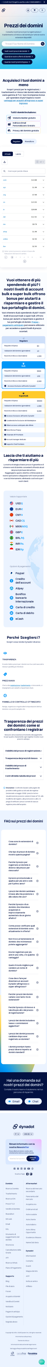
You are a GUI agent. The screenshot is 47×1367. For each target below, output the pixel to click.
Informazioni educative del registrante (23, 1344)
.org (4, 195)
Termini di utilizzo (23, 1340)
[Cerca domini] (42, 43)
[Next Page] (24, 261)
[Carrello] (34, 10)
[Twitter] (25, 1169)
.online (5, 239)
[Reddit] (32, 1169)
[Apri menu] (42, 10)
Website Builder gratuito (24, 118)
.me (4, 224)
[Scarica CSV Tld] (4, 162)
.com (5, 180)
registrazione (15, 685)
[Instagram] (18, 1169)
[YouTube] (28, 1169)
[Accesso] (28, 10)
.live (4, 246)
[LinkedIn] (21, 1169)
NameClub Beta (32, 1242)
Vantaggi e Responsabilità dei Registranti (23, 1348)
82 (41, 257)
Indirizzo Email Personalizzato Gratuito (24, 124)
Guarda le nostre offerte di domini (17, 56)
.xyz (4, 187)
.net (4, 217)
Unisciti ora (33, 1158)
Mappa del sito (32, 1271)
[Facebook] (15, 1169)
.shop (5, 232)
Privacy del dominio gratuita (26, 130)
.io (4, 210)
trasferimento (25, 685)
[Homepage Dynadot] (4, 10)
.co (4, 202)
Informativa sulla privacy (23, 1336)
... (36, 257)
